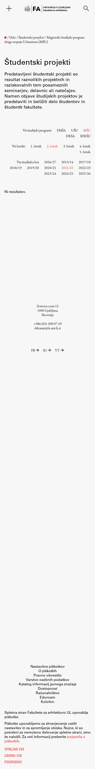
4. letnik (85, 146)
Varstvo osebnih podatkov (47, 679)
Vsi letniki (18, 146)
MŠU (87, 130)
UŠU (74, 130)
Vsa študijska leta (28, 162)
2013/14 (67, 162)
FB (33, 350)
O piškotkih (47, 670)
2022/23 (85, 167)
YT (57, 350)
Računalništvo (47, 692)
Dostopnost (47, 688)
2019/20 (33, 167)
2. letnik (52, 146)
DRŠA (70, 136)
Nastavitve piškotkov (47, 666)
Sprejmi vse (14, 749)
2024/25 (67, 173)
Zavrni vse (13, 756)
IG (45, 350)
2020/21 (50, 167)
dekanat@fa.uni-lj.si (47, 328)
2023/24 (50, 173)
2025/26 (85, 173)
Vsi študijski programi (37, 130)
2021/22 (67, 167)
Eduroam (47, 697)
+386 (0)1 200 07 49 (48, 323)
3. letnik (68, 146)
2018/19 (16, 167)
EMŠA (61, 130)
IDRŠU (85, 136)
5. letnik (85, 152)
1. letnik (36, 146)
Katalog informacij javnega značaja (47, 684)
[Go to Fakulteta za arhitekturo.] (5, 38)
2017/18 (85, 162)
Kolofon (47, 701)
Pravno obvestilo (48, 675)
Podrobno (13, 762)
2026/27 (50, 162)
